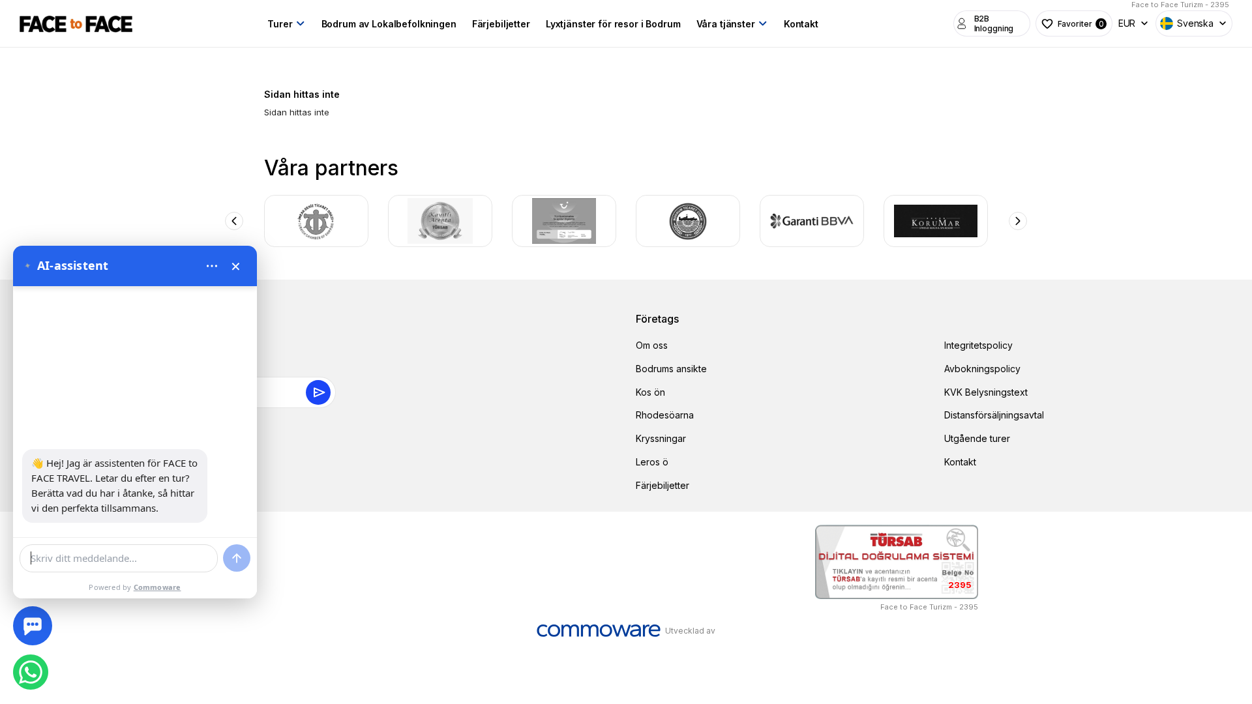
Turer (279, 23)
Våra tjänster (725, 23)
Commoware (157, 587)
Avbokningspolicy (982, 368)
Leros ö (652, 461)
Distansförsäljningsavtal (994, 414)
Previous (234, 221)
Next (1018, 221)
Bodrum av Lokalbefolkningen (388, 23)
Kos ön (650, 392)
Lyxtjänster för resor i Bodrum (613, 23)
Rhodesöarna (665, 414)
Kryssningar (661, 438)
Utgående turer (977, 438)
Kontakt (801, 23)
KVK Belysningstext (986, 392)
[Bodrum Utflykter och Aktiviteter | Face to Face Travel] (76, 23)
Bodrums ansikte (671, 368)
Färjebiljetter (501, 23)
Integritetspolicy (978, 345)
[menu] (212, 266)
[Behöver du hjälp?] (32, 625)
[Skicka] (236, 558)
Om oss (652, 345)
